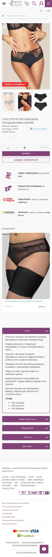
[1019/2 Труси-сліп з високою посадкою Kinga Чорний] (9, 101)
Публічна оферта (12, 543)
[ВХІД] (41, 3)
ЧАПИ (16, 483)
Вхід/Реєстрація (8, 488)
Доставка (27, 446)
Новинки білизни (9, 524)
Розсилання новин (27, 485)
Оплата (27, 437)
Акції (15, 485)
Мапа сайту (6, 485)
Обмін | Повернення (35, 480)
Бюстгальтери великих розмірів (15, 503)
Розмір (31, 477)
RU (41, 10)
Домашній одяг (8, 517)
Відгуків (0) (27, 428)
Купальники (7, 514)
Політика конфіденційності (33, 543)
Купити (26, 153)
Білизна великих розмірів (13, 520)
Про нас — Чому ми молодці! (14, 477)
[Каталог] (4, 3)
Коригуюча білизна (10, 510)
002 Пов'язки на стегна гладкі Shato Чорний (24, 301)
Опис (27, 330)
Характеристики (27, 419)
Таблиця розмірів (40, 129)
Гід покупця (7, 483)
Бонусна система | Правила (32, 483)
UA (48, 10)
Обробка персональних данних (24, 545)
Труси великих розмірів (15, 16)
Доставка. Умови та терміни (13, 480)
